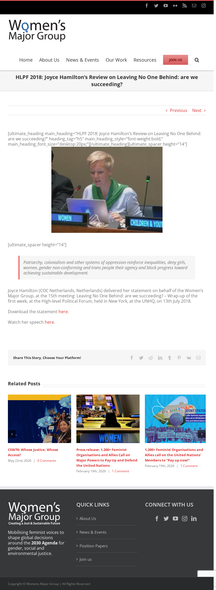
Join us (86, 559)
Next (197, 110)
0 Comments (46, 460)
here (49, 322)
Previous (178, 110)
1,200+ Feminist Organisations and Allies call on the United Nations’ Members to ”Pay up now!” (174, 455)
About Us (88, 518)
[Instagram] (184, 518)
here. (63, 311)
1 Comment (120, 471)
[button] (197, 59)
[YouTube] (175, 518)
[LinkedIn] (194, 518)
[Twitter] (166, 518)
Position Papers (94, 545)
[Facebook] (157, 518)
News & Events (93, 532)
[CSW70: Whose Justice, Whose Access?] (39, 418)
